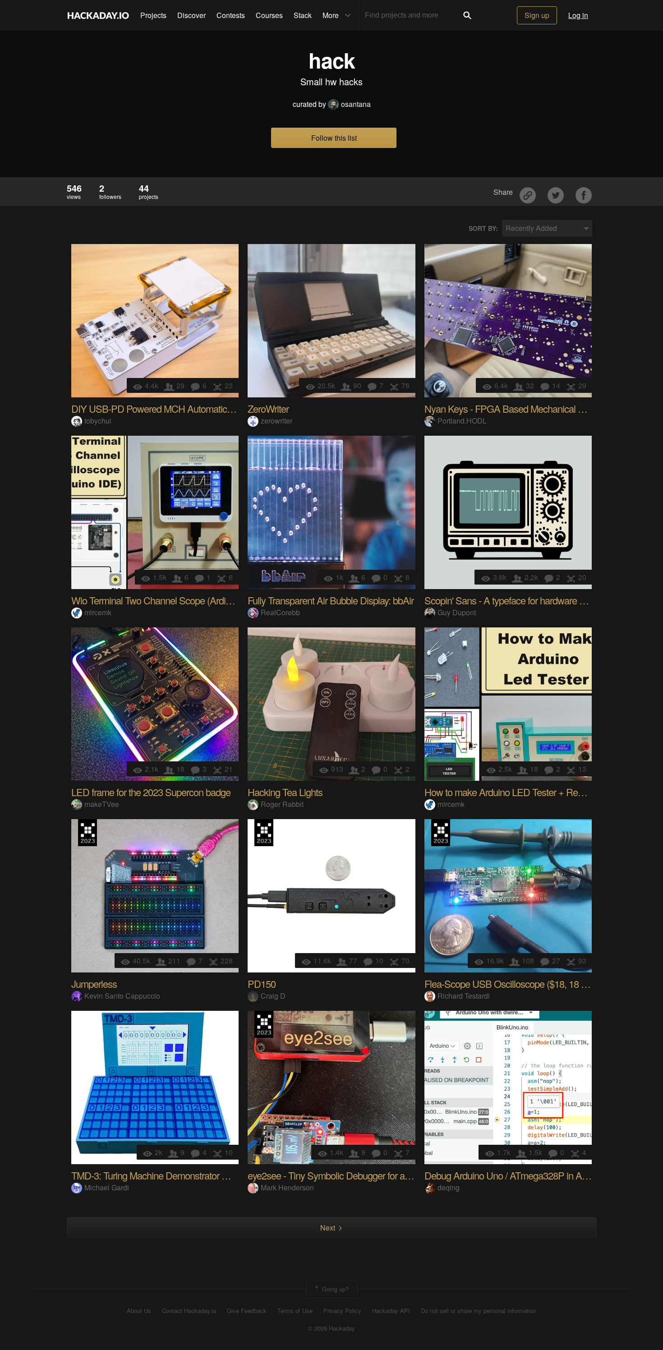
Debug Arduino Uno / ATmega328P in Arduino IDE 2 (527, 1175)
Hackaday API (391, 1311)
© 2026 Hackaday (331, 1328)
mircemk (97, 612)
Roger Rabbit (282, 804)
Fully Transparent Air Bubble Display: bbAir (331, 600)
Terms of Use (295, 1311)
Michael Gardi (106, 1187)
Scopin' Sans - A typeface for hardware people (515, 600)
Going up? (334, 1289)
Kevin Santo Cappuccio (122, 996)
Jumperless (94, 984)
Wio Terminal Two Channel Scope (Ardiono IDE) (166, 600)
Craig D (273, 996)
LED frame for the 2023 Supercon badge (150, 792)
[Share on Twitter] (557, 192)
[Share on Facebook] (584, 192)
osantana (356, 104)
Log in (578, 15)
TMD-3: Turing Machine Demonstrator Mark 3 (160, 1175)
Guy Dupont (456, 612)
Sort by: (483, 228)
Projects (153, 15)
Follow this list (334, 138)
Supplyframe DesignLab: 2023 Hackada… (87, 832)
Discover (191, 15)
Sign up (537, 15)
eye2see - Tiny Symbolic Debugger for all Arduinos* (348, 1175)
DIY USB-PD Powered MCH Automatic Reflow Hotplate (181, 408)
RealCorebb (280, 612)
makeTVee (101, 804)
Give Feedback (247, 1311)
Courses (269, 15)
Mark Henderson (287, 1187)
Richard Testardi (463, 996)
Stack (303, 15)
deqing (448, 1187)
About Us (139, 1311)
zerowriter (276, 420)
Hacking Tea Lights (285, 792)
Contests (230, 15)
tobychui (97, 420)
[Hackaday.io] (98, 15)
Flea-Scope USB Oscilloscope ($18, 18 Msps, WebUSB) (536, 984)
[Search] (467, 15)
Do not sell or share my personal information (478, 1311)
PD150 (262, 984)
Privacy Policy (342, 1311)
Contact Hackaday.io (189, 1311)
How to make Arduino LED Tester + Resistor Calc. (522, 792)
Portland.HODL (462, 420)
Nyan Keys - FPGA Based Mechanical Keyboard (520, 408)
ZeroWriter (268, 408)
